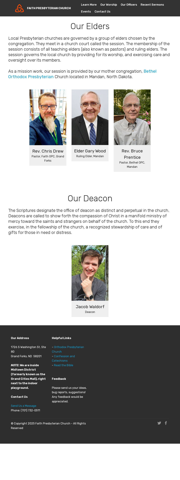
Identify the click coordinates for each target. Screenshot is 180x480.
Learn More (89, 4)
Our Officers (129, 4)
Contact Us (102, 11)
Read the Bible (63, 365)
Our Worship (108, 4)
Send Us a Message (23, 405)
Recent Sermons (152, 4)
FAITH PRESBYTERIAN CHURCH (49, 8)
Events (86, 11)
